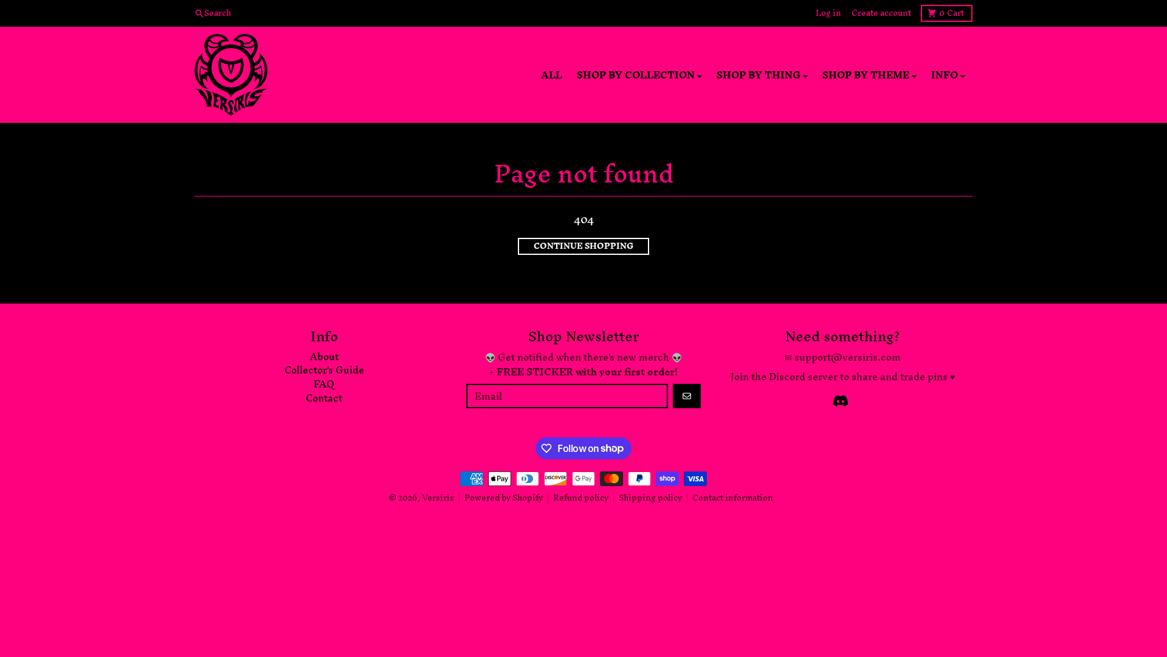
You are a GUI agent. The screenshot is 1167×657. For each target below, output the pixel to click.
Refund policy (580, 497)
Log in (828, 13)
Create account (881, 13)
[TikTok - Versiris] (840, 401)
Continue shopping (583, 246)
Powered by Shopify (503, 497)
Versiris (438, 497)
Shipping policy (650, 497)
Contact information (732, 497)
